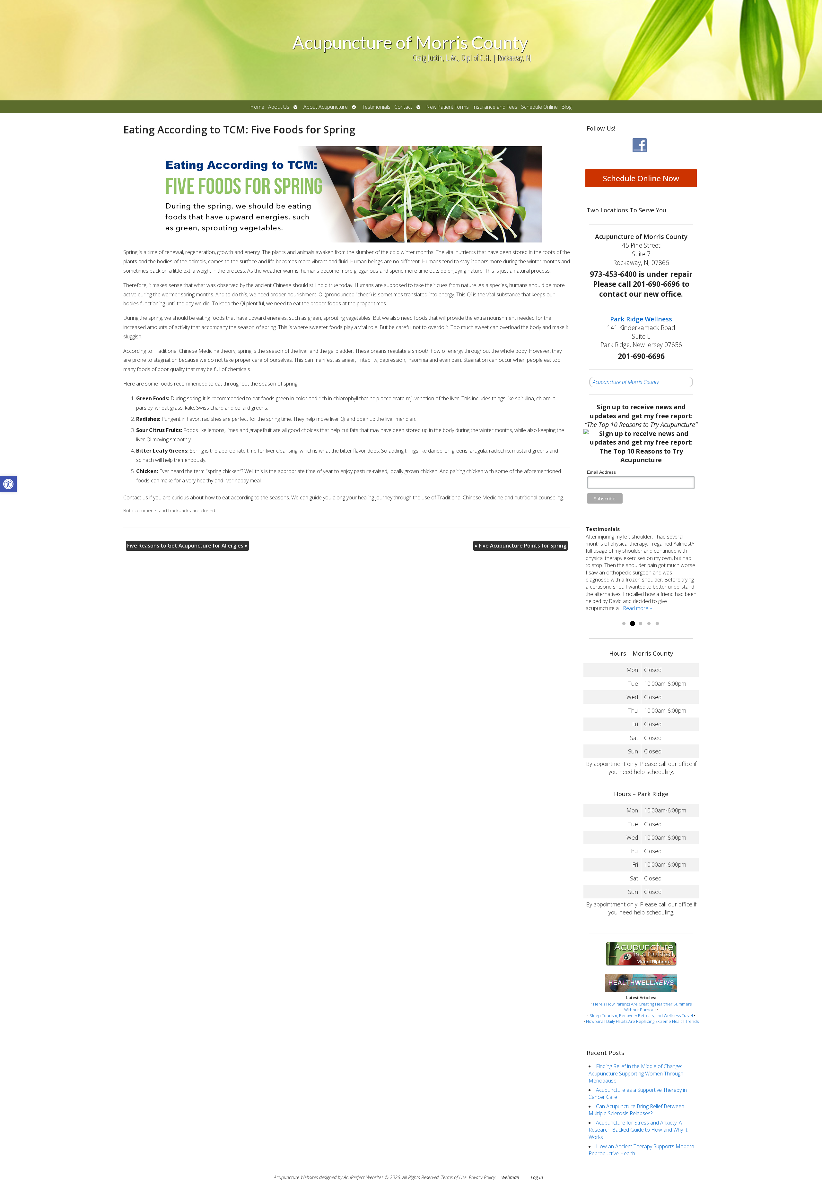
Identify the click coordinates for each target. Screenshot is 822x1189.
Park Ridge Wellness (641, 319)
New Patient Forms (447, 106)
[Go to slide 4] (649, 624)
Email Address (601, 472)
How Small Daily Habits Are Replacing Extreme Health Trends (642, 1021)
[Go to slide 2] (632, 624)
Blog (567, 106)
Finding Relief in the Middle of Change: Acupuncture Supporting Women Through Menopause (636, 1073)
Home (257, 106)
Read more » (674, 615)
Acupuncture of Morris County (626, 382)
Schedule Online (539, 106)
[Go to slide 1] (624, 624)
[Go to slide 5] (657, 624)
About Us (278, 106)
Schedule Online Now (641, 178)
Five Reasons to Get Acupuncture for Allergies (187, 545)
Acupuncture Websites (296, 1177)
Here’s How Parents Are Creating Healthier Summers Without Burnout (642, 1007)
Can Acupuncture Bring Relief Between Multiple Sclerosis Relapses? (636, 1110)
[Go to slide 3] (640, 624)
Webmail (510, 1177)
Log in (537, 1177)
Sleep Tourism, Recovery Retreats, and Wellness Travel (641, 1015)
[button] (8, 484)
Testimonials (376, 106)
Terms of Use (454, 1177)
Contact (403, 106)
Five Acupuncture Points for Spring (520, 545)
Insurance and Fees (495, 106)
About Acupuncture (325, 106)
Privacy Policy (482, 1177)
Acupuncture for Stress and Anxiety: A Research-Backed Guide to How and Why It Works (638, 1130)
